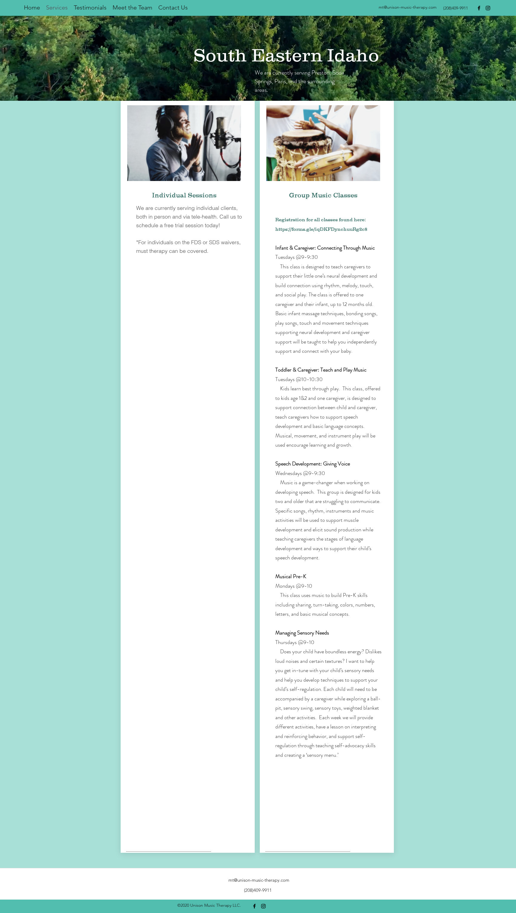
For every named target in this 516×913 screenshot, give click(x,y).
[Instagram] (488, 8)
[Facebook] (479, 8)
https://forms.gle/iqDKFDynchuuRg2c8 (321, 229)
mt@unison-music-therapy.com (408, 7)
